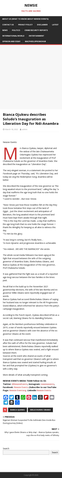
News (4, 30)
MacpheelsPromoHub (35, 41)
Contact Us (8, 24)
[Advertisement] (31, 77)
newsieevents (47, 384)
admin (24, 129)
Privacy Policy (25, 24)
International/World (13, 36)
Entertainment (36, 36)
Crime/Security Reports (36, 30)
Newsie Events (21, 387)
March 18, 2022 (11, 129)
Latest (55, 24)
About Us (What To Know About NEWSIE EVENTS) (25, 19)
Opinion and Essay (11, 41)
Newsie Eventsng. (18, 390)
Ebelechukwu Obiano (40, 410)
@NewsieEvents (20, 384)
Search (6, 448)
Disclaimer (42, 24)
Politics (16, 30)
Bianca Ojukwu (17, 410)
